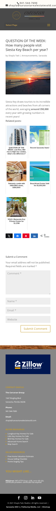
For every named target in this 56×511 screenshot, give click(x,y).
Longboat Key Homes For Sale (20, 433)
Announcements (29, 55)
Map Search (13, 444)
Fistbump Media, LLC (30, 507)
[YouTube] (39, 498)
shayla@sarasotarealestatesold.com (21, 420)
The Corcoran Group (15, 392)
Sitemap (46, 507)
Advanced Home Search (18, 441)
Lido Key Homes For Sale (18, 436)
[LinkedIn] (32, 498)
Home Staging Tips (16, 461)
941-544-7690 (11, 411)
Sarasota (43, 55)
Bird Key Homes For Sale (18, 438)
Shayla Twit (13, 55)
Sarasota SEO (12, 507)
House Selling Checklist (17, 459)
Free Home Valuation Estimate (21, 456)
